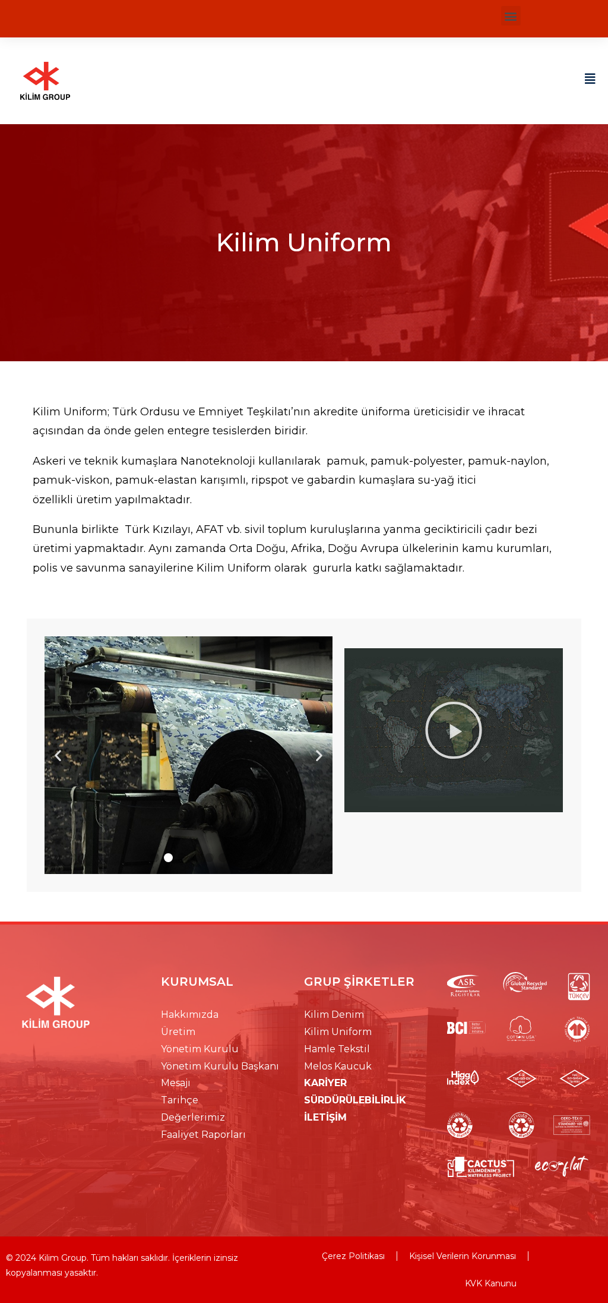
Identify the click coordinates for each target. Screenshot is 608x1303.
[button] (511, 16)
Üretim (178, 1031)
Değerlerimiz (193, 1117)
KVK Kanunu (491, 1283)
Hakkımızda (189, 1014)
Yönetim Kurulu (200, 1049)
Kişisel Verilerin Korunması (462, 1256)
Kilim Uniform (338, 1031)
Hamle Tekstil (337, 1049)
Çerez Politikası (353, 1256)
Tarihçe (179, 1100)
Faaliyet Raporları (203, 1134)
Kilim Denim (334, 1014)
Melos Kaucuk (338, 1066)
